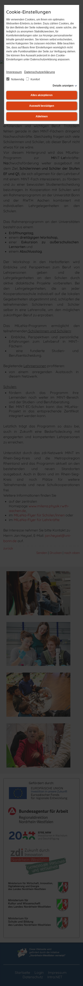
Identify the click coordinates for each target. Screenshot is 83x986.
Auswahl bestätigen (41, 105)
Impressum (14, 72)
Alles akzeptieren (41, 95)
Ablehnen (42, 116)
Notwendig (17, 79)
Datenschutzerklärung (39, 72)
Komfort (35, 79)
